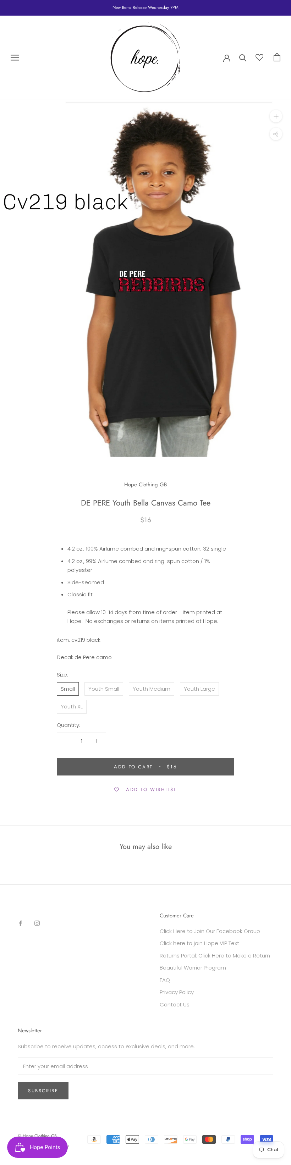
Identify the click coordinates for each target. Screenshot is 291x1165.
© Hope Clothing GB (37, 1136)
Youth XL (72, 706)
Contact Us (175, 1004)
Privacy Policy (177, 992)
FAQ (165, 980)
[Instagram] (37, 922)
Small (68, 688)
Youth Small (103, 688)
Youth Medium (151, 688)
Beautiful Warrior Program (193, 967)
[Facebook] (20, 922)
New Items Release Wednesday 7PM (145, 7)
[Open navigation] (15, 57)
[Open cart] (277, 57)
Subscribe (43, 1090)
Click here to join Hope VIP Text (199, 943)
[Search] (243, 57)
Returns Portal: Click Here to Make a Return (215, 955)
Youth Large (199, 688)
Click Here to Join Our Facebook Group (210, 931)
